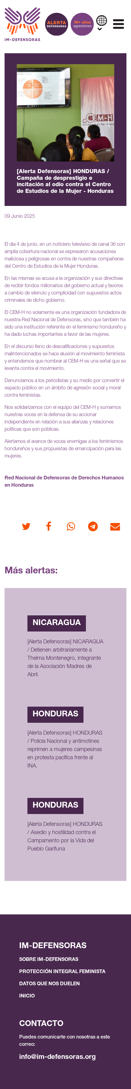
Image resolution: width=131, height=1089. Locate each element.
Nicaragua (57, 623)
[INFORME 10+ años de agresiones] (82, 24)
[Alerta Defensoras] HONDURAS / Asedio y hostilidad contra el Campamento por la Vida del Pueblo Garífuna (64, 837)
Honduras (55, 714)
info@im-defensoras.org (57, 1057)
